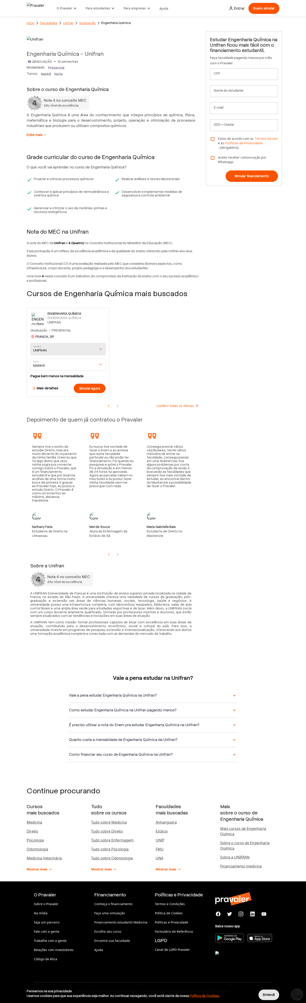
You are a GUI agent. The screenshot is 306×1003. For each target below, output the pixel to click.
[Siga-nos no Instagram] (241, 914)
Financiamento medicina (241, 866)
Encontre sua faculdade (112, 940)
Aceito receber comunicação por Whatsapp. (242, 159)
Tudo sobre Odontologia (112, 858)
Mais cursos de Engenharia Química (243, 831)
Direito (32, 831)
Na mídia (40, 913)
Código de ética (45, 959)
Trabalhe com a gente (50, 940)
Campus (37, 346)
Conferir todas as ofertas (175, 406)
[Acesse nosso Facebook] (218, 914)
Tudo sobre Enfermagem (112, 840)
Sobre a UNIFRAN (235, 857)
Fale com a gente (46, 931)
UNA (159, 858)
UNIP (160, 840)
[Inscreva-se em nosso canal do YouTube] (264, 914)
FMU (160, 849)
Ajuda (163, 8)
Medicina (34, 822)
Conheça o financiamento (113, 904)
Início (30, 23)
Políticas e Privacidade (171, 922)
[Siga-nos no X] (230, 914)
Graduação (87, 23)
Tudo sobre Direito (107, 831)
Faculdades (49, 23)
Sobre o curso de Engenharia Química (244, 845)
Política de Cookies (169, 913)
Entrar (239, 8)
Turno (36, 361)
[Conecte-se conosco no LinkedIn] (252, 914)
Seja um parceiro (46, 922)
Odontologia (37, 849)
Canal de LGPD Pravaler (172, 949)
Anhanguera (166, 822)
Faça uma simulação (109, 913)
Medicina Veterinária (44, 858)
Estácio (162, 831)
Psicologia (35, 840)
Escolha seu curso (107, 931)
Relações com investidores (53, 950)
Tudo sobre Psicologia (110, 849)
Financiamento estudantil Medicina (120, 922)
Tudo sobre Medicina (109, 822)
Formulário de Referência (174, 931)
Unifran (68, 23)
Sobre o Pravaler (46, 904)
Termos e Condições (170, 904)
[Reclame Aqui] (237, 959)
